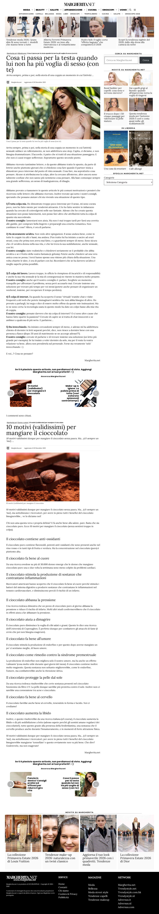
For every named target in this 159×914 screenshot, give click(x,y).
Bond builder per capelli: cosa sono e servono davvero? (114, 90)
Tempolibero (90, 14)
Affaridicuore (73, 10)
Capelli (39, 14)
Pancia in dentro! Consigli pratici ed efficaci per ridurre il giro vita (37, 784)
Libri (65, 14)
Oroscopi (108, 10)
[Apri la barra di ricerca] (130, 9)
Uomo (123, 10)
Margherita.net (12, 53)
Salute (54, 10)
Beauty (40, 10)
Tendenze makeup (98, 899)
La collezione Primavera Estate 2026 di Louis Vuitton (22, 858)
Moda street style (98, 892)
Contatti (62, 887)
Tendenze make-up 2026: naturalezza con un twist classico (60, 858)
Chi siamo (63, 890)
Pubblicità (63, 897)
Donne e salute (23, 422)
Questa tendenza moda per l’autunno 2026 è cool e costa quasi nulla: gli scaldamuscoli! (139, 118)
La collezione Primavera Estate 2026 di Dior (135, 858)
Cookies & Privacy (67, 894)
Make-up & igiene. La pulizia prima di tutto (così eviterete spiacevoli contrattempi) (70, 393)
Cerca (146, 60)
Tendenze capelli (98, 896)
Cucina (92, 10)
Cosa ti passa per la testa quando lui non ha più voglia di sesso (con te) (70, 783)
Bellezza (49, 14)
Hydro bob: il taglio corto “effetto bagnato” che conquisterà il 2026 (94, 42)
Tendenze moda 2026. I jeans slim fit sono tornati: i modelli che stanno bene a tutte (22, 42)
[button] (135, 9)
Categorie (109, 177)
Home (61, 884)
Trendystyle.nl (126, 896)
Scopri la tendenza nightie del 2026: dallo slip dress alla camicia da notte (134, 42)
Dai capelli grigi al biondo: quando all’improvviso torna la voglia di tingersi (140, 92)
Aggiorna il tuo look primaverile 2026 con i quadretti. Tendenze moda (98, 859)
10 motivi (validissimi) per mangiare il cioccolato (37, 389)
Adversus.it (124, 899)
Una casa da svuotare (115, 168)
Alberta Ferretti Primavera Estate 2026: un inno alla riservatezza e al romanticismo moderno (60, 43)
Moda (26, 10)
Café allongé (135, 168)
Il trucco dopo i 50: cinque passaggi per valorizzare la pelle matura (114, 117)
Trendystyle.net (127, 888)
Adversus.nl (124, 903)
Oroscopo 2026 (132, 14)
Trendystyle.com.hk (129, 892)
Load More (53, 804)
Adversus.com (126, 907)
